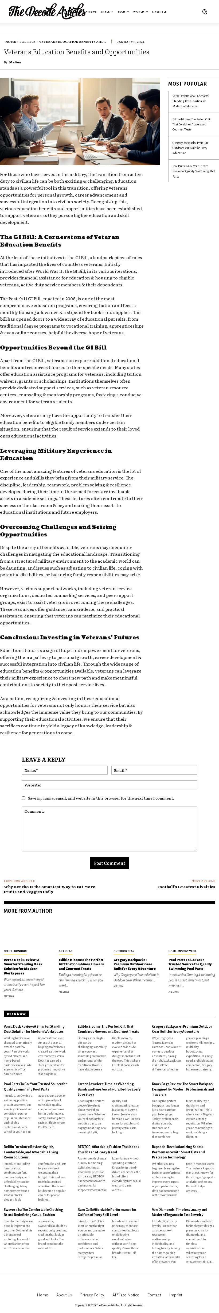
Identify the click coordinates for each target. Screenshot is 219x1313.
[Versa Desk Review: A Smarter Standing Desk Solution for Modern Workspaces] (27, 934)
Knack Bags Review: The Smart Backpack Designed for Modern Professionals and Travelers (183, 1089)
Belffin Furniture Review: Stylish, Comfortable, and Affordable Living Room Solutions (31, 1152)
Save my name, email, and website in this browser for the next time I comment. (101, 798)
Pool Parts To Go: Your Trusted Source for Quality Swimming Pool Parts (194, 171)
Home (10, 41)
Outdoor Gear (124, 951)
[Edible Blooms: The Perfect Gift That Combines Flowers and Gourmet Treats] (82, 934)
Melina (15, 62)
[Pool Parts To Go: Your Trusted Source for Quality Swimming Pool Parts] (192, 934)
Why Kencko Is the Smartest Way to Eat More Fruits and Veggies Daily (49, 889)
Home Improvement (182, 951)
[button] (204, 11)
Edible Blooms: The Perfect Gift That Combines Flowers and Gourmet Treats (191, 124)
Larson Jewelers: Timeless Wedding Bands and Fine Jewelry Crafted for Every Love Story (109, 1089)
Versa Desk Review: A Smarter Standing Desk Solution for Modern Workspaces (191, 101)
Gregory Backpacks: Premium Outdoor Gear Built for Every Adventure (191, 148)
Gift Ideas (65, 951)
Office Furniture (15, 951)
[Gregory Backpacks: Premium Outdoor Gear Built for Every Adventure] (137, 934)
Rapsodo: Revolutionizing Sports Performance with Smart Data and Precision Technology (178, 1152)
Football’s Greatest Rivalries (186, 886)
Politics (27, 41)
